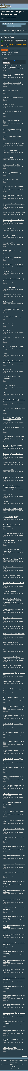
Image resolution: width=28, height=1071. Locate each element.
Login (5, 28)
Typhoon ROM (7, 501)
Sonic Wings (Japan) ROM (10, 90)
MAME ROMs (19, 61)
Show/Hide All (7, 62)
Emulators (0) (11, 50)
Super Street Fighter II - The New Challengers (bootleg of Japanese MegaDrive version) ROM (12, 600)
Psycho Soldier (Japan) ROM (11, 309)
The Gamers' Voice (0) (6, 54)
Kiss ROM (5, 392)
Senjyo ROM (6, 353)
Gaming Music (4, 30)
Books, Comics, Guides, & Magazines (16, 30)
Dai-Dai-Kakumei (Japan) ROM (11, 165)
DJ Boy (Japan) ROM (9, 235)
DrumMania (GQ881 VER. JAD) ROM (13, 143)
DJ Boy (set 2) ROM (8, 228)
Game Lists (18, 32)
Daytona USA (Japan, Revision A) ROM (14, 212)
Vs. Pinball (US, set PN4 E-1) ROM (12, 509)
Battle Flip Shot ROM (9, 250)
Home (2, 28)
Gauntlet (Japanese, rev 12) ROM (12, 129)
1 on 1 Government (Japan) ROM (12, 150)
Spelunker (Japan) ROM (9, 591)
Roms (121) (4, 50)
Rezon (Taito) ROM (8, 323)
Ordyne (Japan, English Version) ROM (13, 294)
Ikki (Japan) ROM (7, 271)
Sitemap (6, 1060)
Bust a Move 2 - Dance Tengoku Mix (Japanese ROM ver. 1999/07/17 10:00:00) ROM (13, 419)
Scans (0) (4, 52)
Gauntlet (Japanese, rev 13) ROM (12, 136)
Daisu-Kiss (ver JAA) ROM (10, 179)
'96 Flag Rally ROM (8, 104)
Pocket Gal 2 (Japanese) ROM (11, 575)
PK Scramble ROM (8, 302)
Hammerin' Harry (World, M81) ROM (13, 264)
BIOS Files (24, 28)
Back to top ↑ (24, 1056)
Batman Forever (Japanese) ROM (12, 642)
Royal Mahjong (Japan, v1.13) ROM (13, 346)
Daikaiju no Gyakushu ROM (10, 172)
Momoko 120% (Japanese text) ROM (13, 462)
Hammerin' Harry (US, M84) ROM (12, 257)
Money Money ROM (8, 470)
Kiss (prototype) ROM (9, 385)
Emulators (19, 28)
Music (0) (10, 52)
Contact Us (15, 1062)
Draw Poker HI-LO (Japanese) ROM (13, 533)
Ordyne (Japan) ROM (9, 287)
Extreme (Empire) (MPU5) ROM (11, 681)
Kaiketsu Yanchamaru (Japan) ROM (13, 97)
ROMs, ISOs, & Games (12, 28)
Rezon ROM (6, 330)
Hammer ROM (7, 369)
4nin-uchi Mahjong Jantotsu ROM (12, 83)
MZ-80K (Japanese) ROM (10, 1048)
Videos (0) (18, 50)
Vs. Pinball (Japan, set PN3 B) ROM (13, 626)
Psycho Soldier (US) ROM (10, 316)
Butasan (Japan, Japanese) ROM (12, 665)
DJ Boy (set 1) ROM (8, 243)
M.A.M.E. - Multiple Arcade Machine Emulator (15, 68)
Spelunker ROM (7, 494)
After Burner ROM (8, 158)
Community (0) (16, 52)
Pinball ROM (6, 649)
